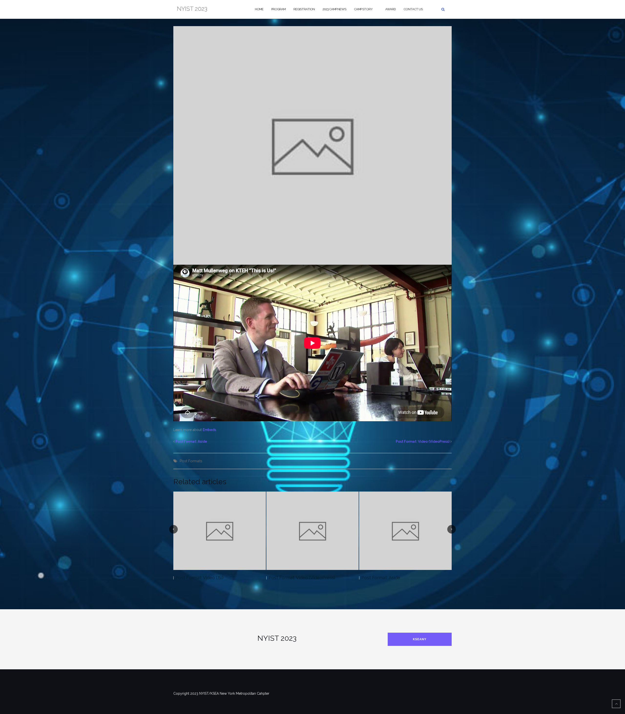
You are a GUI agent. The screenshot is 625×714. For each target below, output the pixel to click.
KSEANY (420, 639)
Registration (304, 9)
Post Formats (191, 461)
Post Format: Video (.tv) (199, 577)
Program (278, 9)
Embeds (209, 430)
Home (259, 9)
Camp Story (363, 9)
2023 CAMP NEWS (334, 9)
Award (390, 9)
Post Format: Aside (191, 441)
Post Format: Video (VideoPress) (422, 441)
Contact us (413, 9)
